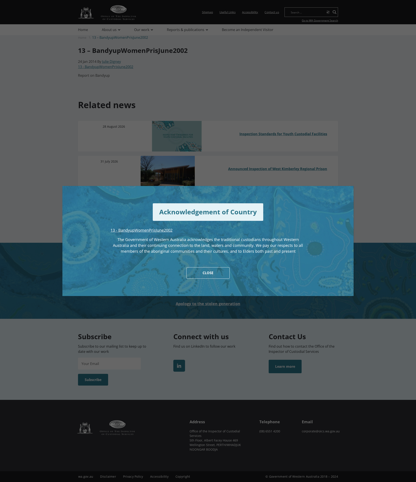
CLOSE (208, 272)
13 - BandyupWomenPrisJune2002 (141, 230)
